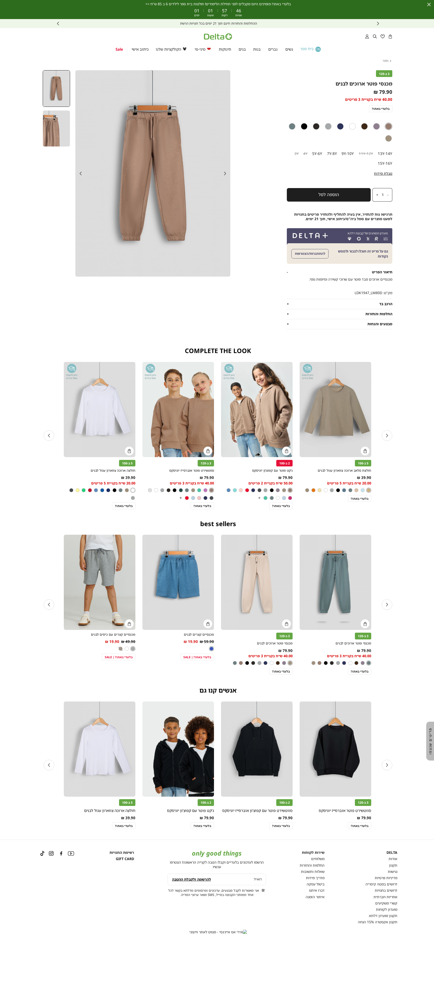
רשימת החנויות (122, 852)
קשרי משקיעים (386, 903)
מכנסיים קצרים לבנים (199, 634)
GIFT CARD (125, 858)
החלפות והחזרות (312, 865)
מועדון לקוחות (386, 909)
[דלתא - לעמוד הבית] (218, 36)
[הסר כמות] (390, 195)
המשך (58, 23)
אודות (393, 858)
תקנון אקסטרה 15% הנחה (377, 922)
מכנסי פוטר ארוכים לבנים (353, 643)
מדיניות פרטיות (386, 877)
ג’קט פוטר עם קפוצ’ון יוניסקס (272, 470)
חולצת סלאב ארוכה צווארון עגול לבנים (344, 470)
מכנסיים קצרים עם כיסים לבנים (113, 634)
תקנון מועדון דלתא (383, 915)
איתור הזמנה (315, 896)
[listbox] (339, 132)
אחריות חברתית (385, 896)
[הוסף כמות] (375, 195)
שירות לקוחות (313, 852)
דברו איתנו (316, 890)
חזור (386, 61)
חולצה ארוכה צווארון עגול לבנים (113, 470)
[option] (389, 126)
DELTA (392, 852)
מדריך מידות (315, 877)
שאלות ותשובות (312, 871)
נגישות (392, 871)
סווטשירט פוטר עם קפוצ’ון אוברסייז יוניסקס (257, 810)
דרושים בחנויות (386, 890)
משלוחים (317, 858)
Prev (378, 23)
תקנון (393, 865)
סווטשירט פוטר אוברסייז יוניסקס (191, 470)
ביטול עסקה (315, 884)
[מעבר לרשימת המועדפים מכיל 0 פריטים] (383, 36)
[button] (390, 36)
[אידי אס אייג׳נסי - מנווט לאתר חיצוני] (218, 932)
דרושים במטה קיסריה (381, 884)
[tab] (339, 272)
